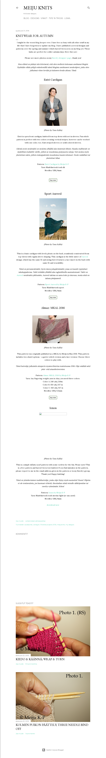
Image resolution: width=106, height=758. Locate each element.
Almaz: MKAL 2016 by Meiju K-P (56, 375)
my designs (70, 525)
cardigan (36, 525)
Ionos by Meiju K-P (57, 492)
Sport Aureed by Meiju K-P (56, 284)
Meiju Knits (38, 8)
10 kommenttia (31, 664)
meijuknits (61, 525)
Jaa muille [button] (19, 521)
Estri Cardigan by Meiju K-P (57, 164)
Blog (26, 18)
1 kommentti (30, 734)
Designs (35, 18)
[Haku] (88, 7)
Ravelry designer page (61, 58)
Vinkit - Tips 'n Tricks (52, 18)
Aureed (85, 257)
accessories (28, 525)
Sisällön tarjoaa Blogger (55, 750)
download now (53, 505)
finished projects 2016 (48, 525)
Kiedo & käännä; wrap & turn (40, 659)
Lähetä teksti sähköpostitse (35, 521)
